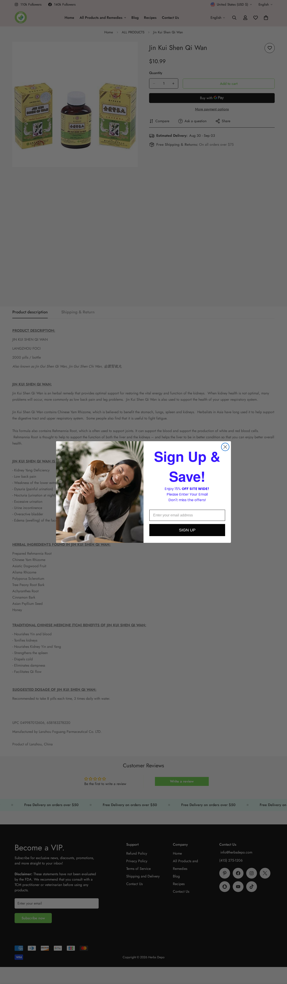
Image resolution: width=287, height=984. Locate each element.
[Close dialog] (225, 447)
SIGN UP (187, 530)
